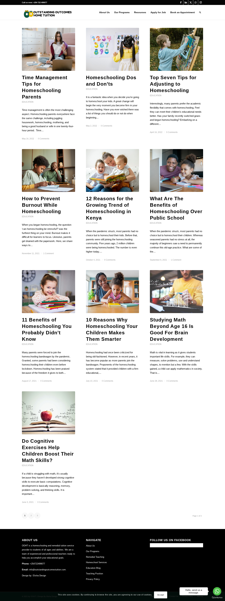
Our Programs (92, 551)
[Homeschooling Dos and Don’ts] (112, 49)
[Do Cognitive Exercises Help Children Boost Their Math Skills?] (48, 412)
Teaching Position (94, 573)
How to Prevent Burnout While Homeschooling (41, 205)
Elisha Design (39, 575)
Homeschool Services (96, 562)
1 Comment (48, 253)
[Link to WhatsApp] (195, 2)
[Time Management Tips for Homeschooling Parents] (48, 49)
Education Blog (93, 568)
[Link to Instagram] (200, 2)
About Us (90, 546)
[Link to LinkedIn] (185, 2)
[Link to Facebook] (180, 2)
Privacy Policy (93, 579)
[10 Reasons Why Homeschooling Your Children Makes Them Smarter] (112, 291)
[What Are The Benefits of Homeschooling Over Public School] (176, 170)
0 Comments (43, 139)
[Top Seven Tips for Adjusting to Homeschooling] (176, 49)
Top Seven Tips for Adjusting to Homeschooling (173, 84)
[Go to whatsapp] (217, 591)
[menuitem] (104, 12)
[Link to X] (190, 2)
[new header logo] (46, 14)
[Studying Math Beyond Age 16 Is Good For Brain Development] (176, 291)
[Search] (200, 12)
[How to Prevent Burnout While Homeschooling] (48, 170)
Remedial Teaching (95, 557)
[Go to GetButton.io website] (217, 598)
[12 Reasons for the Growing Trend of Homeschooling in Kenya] (112, 170)
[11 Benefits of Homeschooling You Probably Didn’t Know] (48, 291)
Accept (160, 595)
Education (27, 102)
